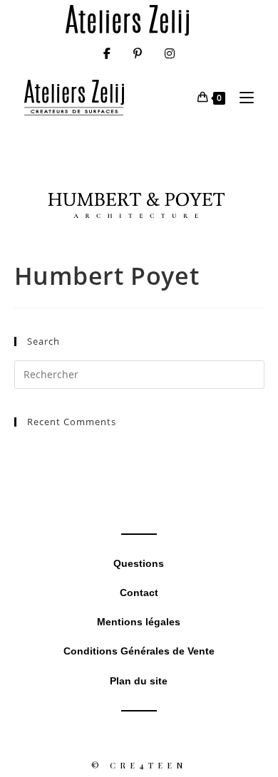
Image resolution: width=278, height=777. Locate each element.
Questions (138, 563)
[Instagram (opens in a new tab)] (169, 53)
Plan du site (139, 681)
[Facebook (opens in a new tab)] (107, 53)
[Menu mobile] (241, 97)
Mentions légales (138, 621)
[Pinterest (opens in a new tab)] (137, 53)
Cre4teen (148, 765)
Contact (139, 592)
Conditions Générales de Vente (139, 651)
